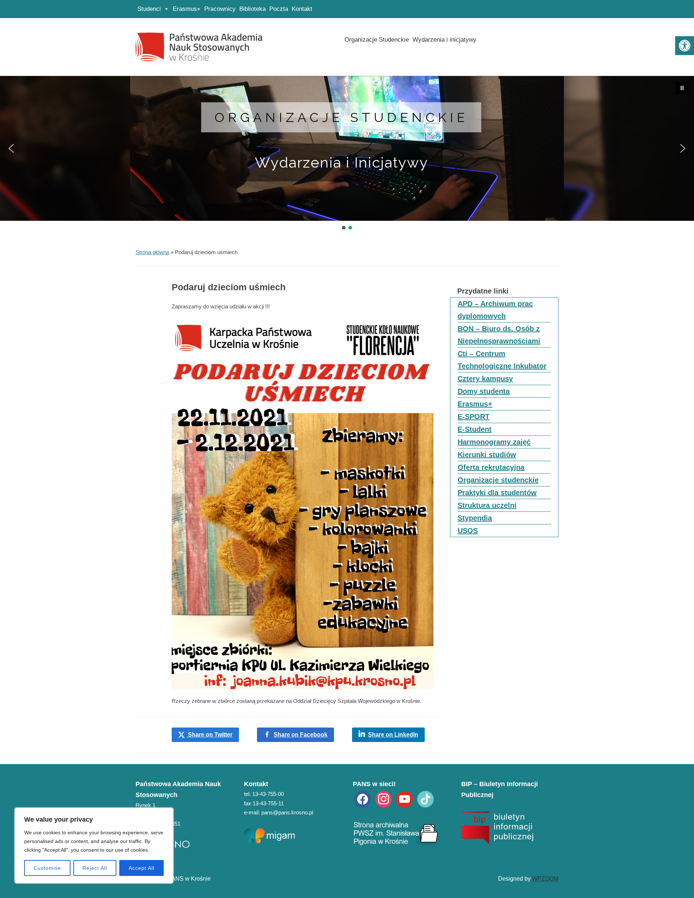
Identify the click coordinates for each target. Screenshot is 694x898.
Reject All (94, 868)
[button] (684, 45)
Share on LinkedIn (393, 735)
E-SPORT (473, 417)
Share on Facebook (300, 735)
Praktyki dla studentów (497, 493)
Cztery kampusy (485, 379)
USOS (468, 531)
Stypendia (475, 518)
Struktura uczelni (487, 505)
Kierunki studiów (487, 455)
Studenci (149, 8)
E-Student (475, 429)
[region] (94, 846)
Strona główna (152, 252)
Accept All (141, 868)
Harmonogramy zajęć (494, 442)
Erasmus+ (187, 8)
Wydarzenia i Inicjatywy (341, 162)
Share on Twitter (209, 735)
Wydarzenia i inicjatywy (444, 39)
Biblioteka (252, 8)
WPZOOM (545, 879)
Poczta (278, 8)
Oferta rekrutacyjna (491, 467)
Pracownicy (220, 8)
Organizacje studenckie (341, 117)
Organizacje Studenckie (376, 39)
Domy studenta (484, 391)
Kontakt (302, 8)
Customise (47, 868)
